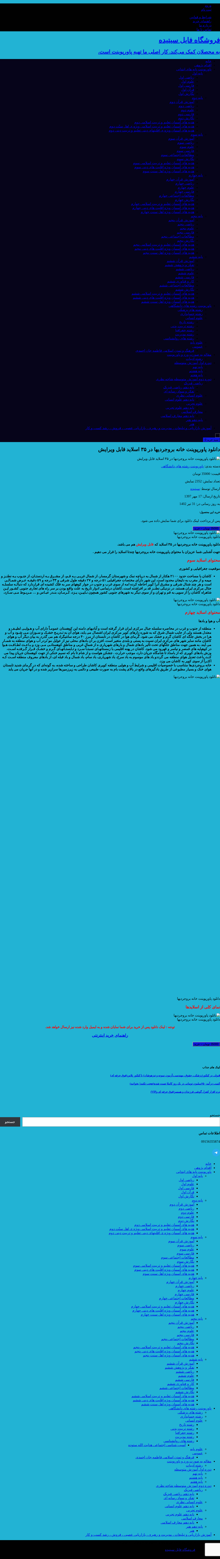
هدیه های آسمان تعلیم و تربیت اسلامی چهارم (162, 204)
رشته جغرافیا (184, 330)
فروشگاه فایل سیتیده (180, 1549)
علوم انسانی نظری (189, 395)
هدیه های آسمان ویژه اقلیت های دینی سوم (164, 167)
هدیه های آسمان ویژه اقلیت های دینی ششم (163, 297)
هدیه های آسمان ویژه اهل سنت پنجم (168, 253)
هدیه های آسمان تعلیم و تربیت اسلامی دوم (164, 122)
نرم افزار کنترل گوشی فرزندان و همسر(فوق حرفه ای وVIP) (185, 1091)
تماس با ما (204, 29)
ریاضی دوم (186, 106)
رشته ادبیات (194, 359)
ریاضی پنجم (185, 224)
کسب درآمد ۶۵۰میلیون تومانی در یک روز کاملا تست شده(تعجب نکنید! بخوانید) (175, 1083)
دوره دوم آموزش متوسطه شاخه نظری (183, 379)
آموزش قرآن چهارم (180, 179)
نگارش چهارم (184, 200)
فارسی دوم (186, 114)
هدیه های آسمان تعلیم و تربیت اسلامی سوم (163, 163)
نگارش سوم (185, 159)
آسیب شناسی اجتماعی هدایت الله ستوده (157, 1445)
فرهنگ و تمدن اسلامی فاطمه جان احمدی (165, 350)
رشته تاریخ (186, 322)
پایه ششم (196, 257)
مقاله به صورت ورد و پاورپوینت (189, 354)
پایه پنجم (197, 216)
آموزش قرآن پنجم (181, 220)
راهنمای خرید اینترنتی (110, 1035)
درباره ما (205, 25)
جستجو (215, 1115)
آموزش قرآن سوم (181, 138)
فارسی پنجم (185, 232)
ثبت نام (206, 9)
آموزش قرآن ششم (180, 261)
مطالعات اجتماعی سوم (177, 155)
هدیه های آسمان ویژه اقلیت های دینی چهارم (163, 208)
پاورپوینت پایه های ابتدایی (193, 69)
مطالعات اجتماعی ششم (176, 285)
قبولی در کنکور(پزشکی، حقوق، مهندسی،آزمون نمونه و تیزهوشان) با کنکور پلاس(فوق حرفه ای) (165, 1075)
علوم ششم (186, 273)
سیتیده (195, 489)
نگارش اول (186, 93)
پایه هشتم (196, 371)
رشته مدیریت (184, 334)
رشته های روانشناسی (178, 338)
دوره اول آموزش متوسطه (192, 363)
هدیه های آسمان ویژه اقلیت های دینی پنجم (164, 248)
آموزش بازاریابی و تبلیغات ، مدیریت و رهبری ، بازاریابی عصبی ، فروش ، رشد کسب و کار (148, 428)
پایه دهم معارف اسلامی (177, 416)
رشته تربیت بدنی (182, 326)
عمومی (197, 346)
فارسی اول (186, 85)
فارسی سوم (185, 151)
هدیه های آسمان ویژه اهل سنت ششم (167, 301)
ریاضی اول (186, 77)
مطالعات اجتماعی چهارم (176, 195)
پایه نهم (197, 367)
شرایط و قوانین (200, 17)
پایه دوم (197, 98)
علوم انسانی (194, 318)
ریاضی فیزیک (193, 383)
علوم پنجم (187, 228)
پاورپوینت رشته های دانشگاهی (190, 306)
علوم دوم (187, 110)
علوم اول (187, 81)
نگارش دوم (186, 118)
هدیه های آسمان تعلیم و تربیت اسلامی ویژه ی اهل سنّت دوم (151, 126)
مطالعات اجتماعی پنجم (177, 236)
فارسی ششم (184, 277)
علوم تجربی (194, 403)
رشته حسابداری (191, 314)
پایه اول (197, 73)
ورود (208, 5)
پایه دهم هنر (194, 420)
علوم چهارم (186, 187)
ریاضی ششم (185, 269)
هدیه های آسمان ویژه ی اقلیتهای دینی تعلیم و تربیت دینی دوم (151, 130)
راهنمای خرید (202, 21)
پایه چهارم (196, 175)
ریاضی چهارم (184, 183)
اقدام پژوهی (202, 65)
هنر (191, 424)
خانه (208, 61)
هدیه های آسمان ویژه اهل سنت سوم (168, 171)
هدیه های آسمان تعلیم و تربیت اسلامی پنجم (163, 244)
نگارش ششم (184, 289)
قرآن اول (187, 89)
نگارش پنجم (185, 240)
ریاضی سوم (185, 142)
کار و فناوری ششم (180, 281)
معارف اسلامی (192, 412)
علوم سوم (187, 146)
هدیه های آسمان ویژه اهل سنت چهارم (167, 212)
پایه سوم (197, 134)
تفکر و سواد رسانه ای (179, 391)
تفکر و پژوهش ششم (179, 265)
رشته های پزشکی (190, 310)
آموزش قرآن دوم (182, 102)
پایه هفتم (196, 375)
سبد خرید (211, 439)
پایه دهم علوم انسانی (179, 399)
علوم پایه (196, 342)
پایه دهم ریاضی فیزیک (178, 387)
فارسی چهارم (184, 191)
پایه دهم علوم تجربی (180, 407)
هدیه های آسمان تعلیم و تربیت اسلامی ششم (162, 293)
